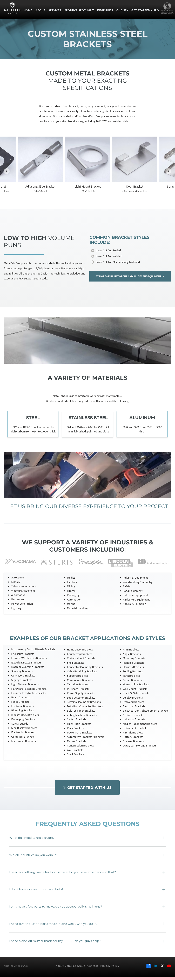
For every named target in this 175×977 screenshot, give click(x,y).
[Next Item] (168, 171)
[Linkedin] (155, 966)
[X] (162, 966)
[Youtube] (169, 966)
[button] (87, 787)
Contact (92, 966)
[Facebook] (148, 966)
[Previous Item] (7, 171)
